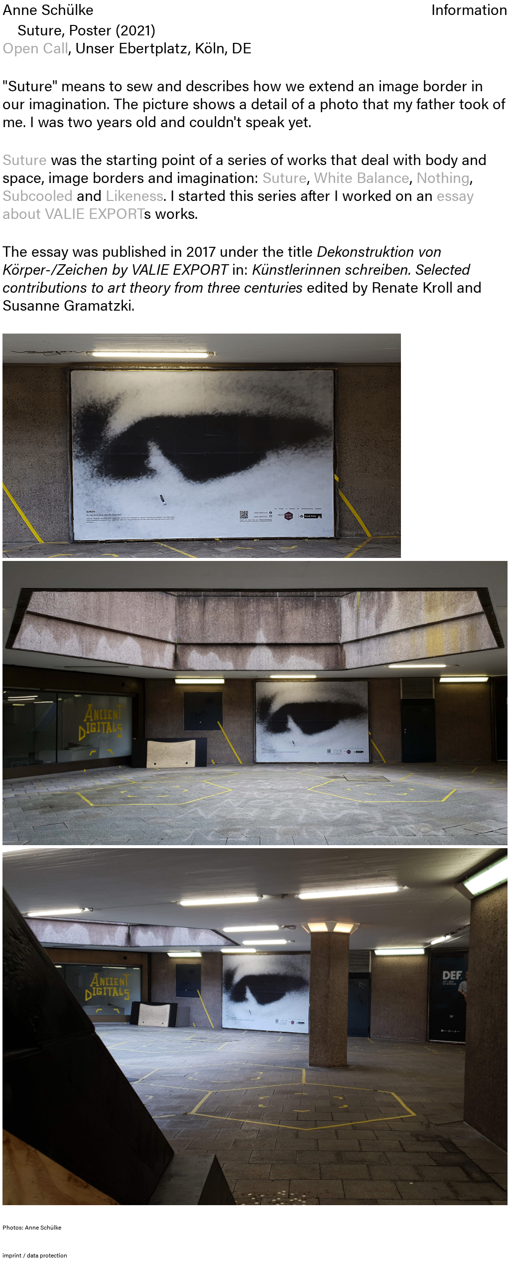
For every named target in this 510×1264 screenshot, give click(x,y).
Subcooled (37, 194)
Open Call (35, 47)
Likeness (134, 194)
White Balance (361, 176)
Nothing (443, 176)
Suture (24, 159)
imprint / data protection (34, 1255)
